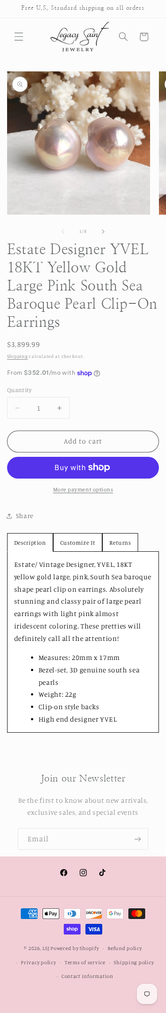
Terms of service (85, 962)
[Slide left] (63, 231)
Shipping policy (134, 962)
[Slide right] (103, 231)
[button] (18, 37)
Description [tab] (30, 542)
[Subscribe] (137, 839)
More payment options (83, 489)
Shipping (17, 356)
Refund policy (125, 948)
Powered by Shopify (74, 948)
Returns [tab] (120, 542)
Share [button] (25, 515)
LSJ (45, 948)
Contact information (87, 976)
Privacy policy (38, 962)
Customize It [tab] (78, 542)
